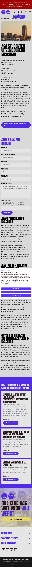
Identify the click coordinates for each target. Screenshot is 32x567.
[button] (5, 271)
